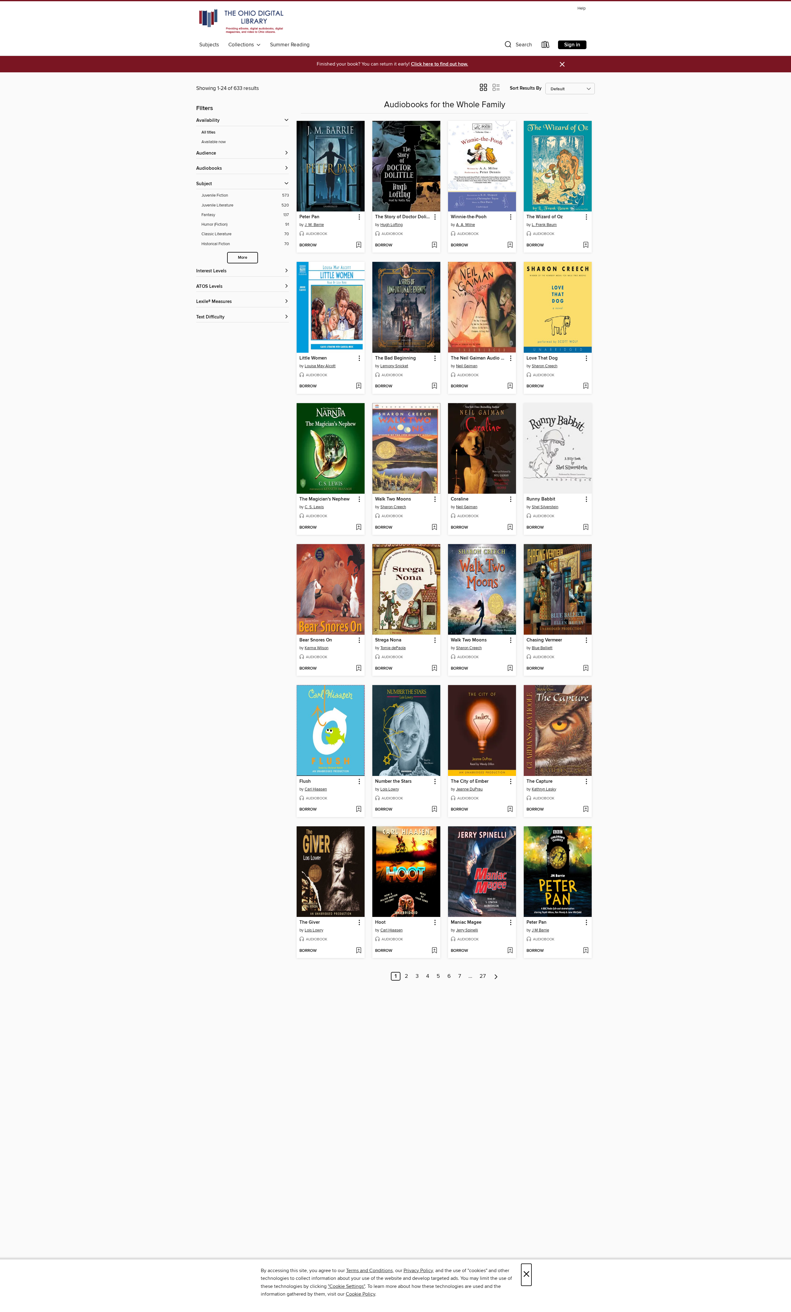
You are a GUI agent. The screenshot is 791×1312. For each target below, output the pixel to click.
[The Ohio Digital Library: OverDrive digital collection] (241, 21)
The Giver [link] (309, 922)
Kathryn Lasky (544, 789)
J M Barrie (540, 930)
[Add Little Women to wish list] (358, 386)
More (242, 257)
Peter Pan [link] (309, 217)
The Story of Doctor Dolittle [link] (403, 217)
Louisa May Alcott (320, 366)
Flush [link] (305, 781)
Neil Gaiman (466, 366)
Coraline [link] (459, 499)
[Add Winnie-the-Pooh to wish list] (510, 245)
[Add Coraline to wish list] (510, 528)
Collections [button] (242, 44)
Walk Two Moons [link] (393, 499)
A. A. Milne (465, 224)
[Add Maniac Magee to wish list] (510, 951)
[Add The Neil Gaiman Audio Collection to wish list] (510, 386)
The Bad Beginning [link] (395, 358)
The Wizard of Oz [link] (545, 217)
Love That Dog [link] (542, 358)
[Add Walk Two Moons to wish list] (434, 528)
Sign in (572, 44)
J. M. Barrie (314, 224)
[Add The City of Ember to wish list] (510, 810)
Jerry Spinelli (467, 930)
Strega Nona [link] (388, 640)
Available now (213, 141)
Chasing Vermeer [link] (544, 640)
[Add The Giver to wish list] (358, 951)
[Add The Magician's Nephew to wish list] (358, 528)
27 (483, 976)
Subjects (209, 44)
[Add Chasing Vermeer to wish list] (586, 669)
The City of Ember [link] (470, 781)
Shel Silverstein (545, 507)
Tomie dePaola (393, 647)
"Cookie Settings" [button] (346, 1286)
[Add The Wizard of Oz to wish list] (586, 245)
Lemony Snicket (394, 366)
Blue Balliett (542, 647)
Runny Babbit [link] (541, 499)
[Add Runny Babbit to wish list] (586, 528)
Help (581, 8)
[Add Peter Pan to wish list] (358, 245)
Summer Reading (290, 44)
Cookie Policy (360, 1294)
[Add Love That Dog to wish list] (586, 386)
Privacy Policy (418, 1270)
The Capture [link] (539, 781)
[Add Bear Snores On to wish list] (358, 669)
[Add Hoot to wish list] (434, 951)
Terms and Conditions (369, 1270)
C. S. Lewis (314, 507)
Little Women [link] (313, 358)
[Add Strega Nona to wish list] (434, 669)
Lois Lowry (389, 789)
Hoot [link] (380, 922)
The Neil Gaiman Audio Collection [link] (479, 358)
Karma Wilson (316, 647)
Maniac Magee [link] (466, 922)
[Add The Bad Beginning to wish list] (434, 386)
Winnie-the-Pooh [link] (469, 217)
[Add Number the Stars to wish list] (434, 810)
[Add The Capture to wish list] (586, 810)
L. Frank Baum (544, 224)
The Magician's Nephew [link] (324, 499)
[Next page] (496, 976)
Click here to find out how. (439, 64)
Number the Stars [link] (393, 781)
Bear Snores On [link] (315, 640)
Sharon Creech (544, 366)
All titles (208, 132)
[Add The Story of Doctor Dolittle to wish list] (434, 245)
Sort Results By (526, 88)
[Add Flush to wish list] (358, 810)
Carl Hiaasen (316, 789)
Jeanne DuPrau (469, 789)
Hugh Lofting (391, 224)
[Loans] (545, 46)
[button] (517, 46)
